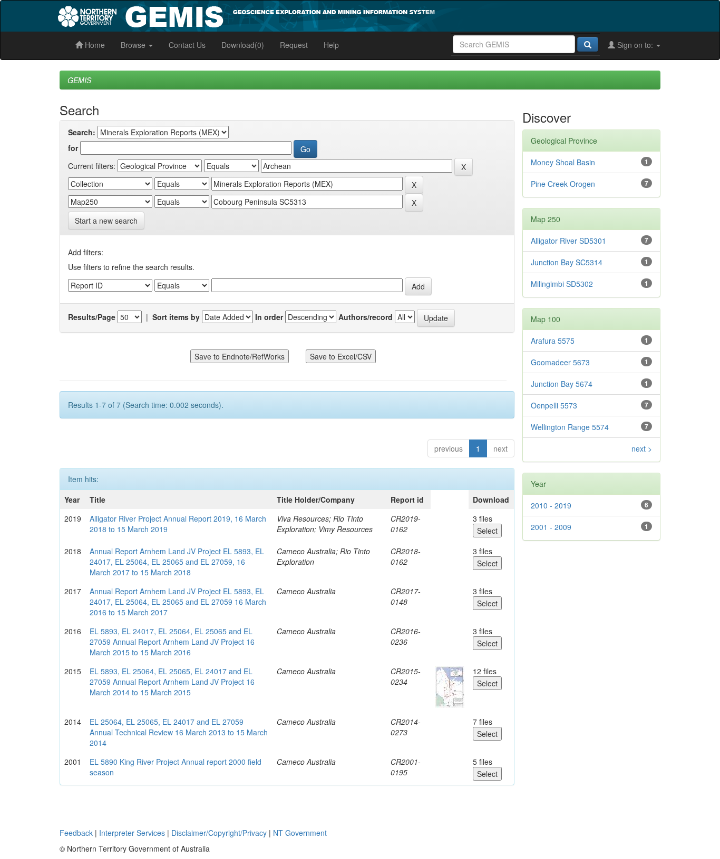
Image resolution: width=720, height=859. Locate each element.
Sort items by (176, 317)
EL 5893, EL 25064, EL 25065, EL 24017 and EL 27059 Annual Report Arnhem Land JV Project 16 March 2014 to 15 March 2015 (172, 681)
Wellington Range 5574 (570, 427)
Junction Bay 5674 (561, 383)
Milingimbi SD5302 (562, 283)
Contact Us (187, 44)
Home (94, 44)
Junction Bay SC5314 (566, 262)
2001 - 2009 (551, 527)
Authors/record (365, 317)
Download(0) (242, 44)
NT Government (300, 832)
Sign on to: (635, 44)
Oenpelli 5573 (554, 405)
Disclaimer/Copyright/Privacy (219, 832)
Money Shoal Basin (563, 162)
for (73, 148)
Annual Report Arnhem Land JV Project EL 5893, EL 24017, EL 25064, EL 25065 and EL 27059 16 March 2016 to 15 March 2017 (178, 601)
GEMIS (79, 80)
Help (331, 44)
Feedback (76, 832)
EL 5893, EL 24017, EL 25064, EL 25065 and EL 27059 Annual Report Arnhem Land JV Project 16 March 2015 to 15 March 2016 (172, 641)
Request (294, 44)
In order (269, 317)
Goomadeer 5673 (560, 362)
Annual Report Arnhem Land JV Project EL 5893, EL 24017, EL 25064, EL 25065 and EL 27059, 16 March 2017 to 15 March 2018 (177, 561)
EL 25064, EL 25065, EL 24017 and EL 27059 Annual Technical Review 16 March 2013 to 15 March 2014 (179, 732)
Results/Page (91, 317)
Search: (81, 132)
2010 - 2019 (551, 505)
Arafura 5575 (553, 340)
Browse (134, 44)
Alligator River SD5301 (568, 240)
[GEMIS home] (325, 14)
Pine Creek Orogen (563, 183)
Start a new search (106, 220)
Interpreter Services (132, 832)
